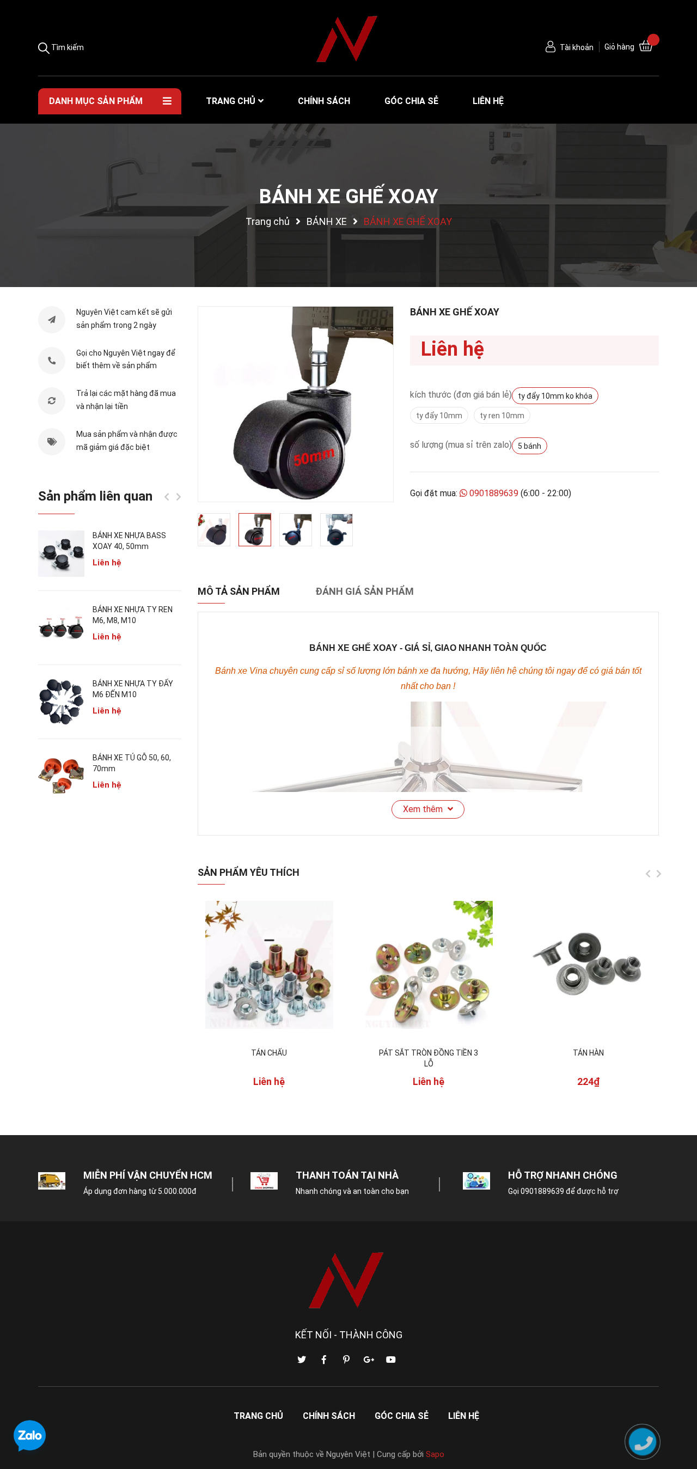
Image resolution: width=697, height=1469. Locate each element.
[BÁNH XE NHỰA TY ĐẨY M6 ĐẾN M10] (61, 702)
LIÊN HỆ (463, 1416)
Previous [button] (648, 873)
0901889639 (493, 493)
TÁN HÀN (588, 1053)
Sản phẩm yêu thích (248, 872)
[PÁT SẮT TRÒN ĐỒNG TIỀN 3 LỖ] (428, 965)
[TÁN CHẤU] (269, 965)
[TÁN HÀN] (588, 965)
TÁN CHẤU (269, 1053)
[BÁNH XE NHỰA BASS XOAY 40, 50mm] (61, 554)
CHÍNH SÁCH (329, 1416)
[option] (296, 404)
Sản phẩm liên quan (95, 496)
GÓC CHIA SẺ (402, 1416)
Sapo (435, 1454)
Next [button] (659, 873)
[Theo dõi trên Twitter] (302, 1360)
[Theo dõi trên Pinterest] (346, 1360)
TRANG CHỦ (258, 1416)
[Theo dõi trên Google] (368, 1360)
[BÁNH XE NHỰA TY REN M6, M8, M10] (61, 628)
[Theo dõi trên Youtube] (391, 1360)
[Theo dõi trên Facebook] (324, 1360)
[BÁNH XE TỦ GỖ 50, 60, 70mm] (61, 776)
